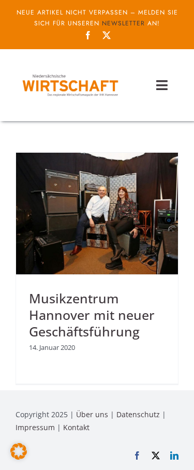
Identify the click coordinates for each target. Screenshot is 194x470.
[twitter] (106, 35)
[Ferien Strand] (70, 74)
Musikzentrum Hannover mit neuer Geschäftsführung (92, 315)
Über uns (92, 414)
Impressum (35, 427)
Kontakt (76, 427)
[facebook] (88, 35)
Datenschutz (138, 414)
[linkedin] (174, 455)
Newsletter (123, 23)
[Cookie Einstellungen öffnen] (18, 456)
